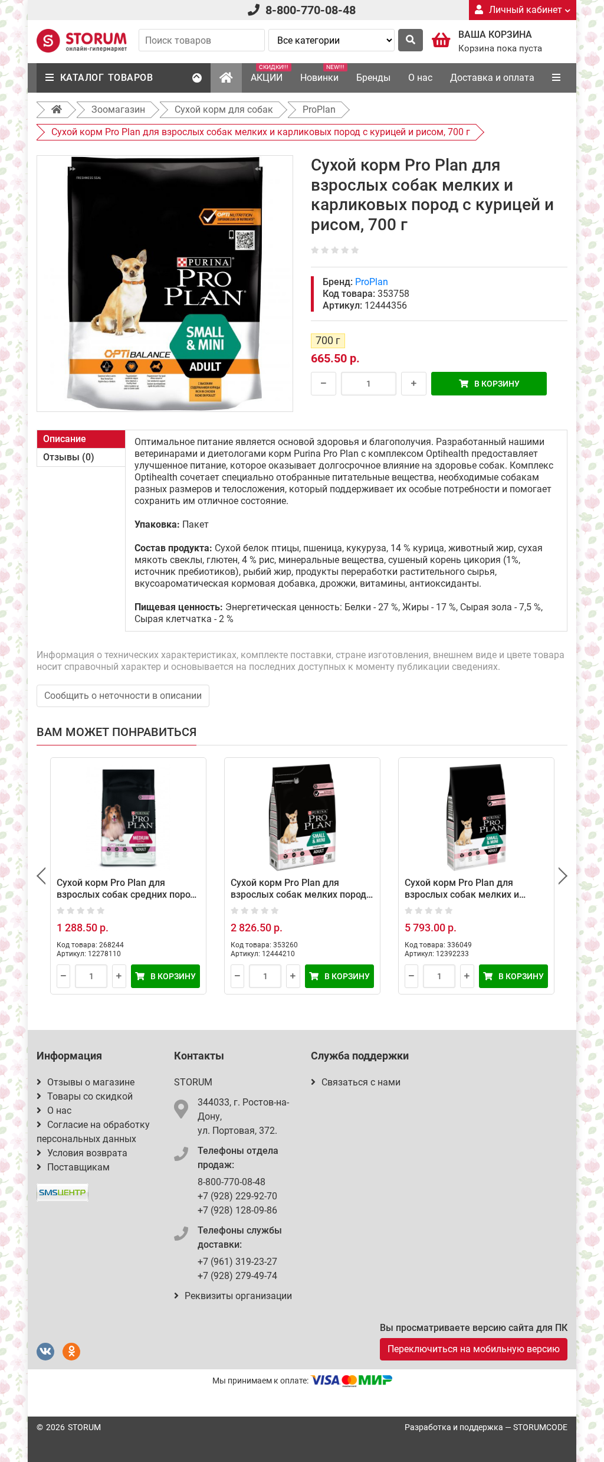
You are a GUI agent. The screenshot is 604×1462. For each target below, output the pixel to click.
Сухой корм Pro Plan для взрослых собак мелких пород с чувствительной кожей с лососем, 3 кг (302, 900)
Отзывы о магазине (90, 1082)
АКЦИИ (269, 73)
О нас (420, 77)
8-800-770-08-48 (310, 10)
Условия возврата (87, 1153)
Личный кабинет (525, 9)
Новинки (322, 73)
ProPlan (371, 281)
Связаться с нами (361, 1082)
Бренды (373, 77)
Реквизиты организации (238, 1295)
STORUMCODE (540, 1427)
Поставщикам (78, 1167)
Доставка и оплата (492, 77)
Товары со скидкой (90, 1096)
